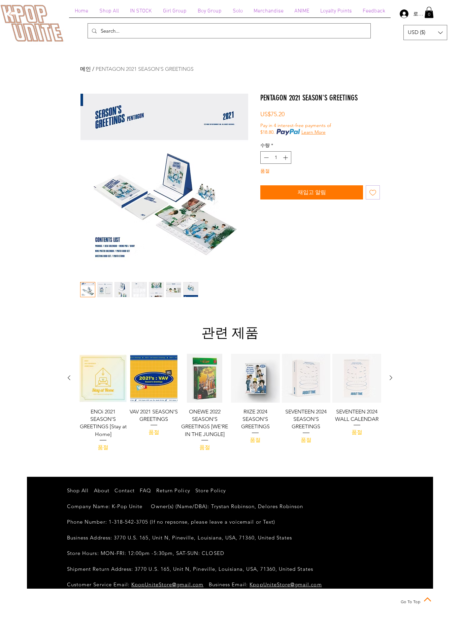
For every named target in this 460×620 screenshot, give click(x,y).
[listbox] (425, 32)
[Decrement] (265, 157)
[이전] (69, 378)
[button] (429, 12)
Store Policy (210, 490)
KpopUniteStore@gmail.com (167, 584)
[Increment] (286, 157)
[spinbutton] (276, 157)
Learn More (313, 132)
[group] (230, 402)
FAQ (145, 490)
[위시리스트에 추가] (373, 192)
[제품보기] (103, 378)
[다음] (391, 378)
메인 (85, 69)
